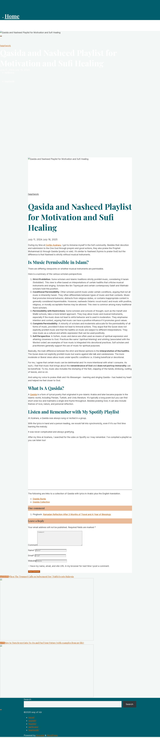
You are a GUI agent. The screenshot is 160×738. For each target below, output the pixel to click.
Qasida (33, 394)
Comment (32, 545)
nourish (31, 720)
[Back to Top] (1, 709)
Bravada (40, 735)
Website (32, 561)
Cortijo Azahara (53, 245)
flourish (32, 724)
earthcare (33, 727)
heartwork (5, 45)
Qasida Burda (39, 499)
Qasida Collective (41, 502)
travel (31, 717)
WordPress (52, 735)
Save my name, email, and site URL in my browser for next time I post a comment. (69, 566)
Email (31, 555)
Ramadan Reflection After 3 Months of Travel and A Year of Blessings (77, 514)
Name (31, 550)
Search (27, 699)
